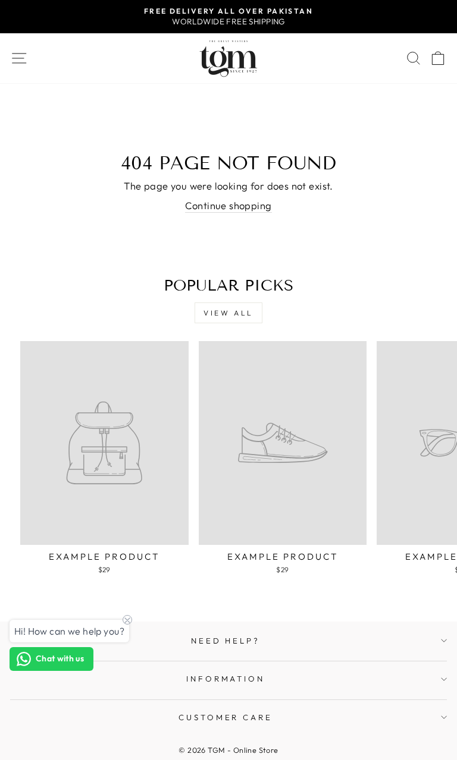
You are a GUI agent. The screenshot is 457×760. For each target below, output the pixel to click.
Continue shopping (228, 205)
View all (228, 312)
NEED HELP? (226, 640)
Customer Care (226, 717)
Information (225, 678)
